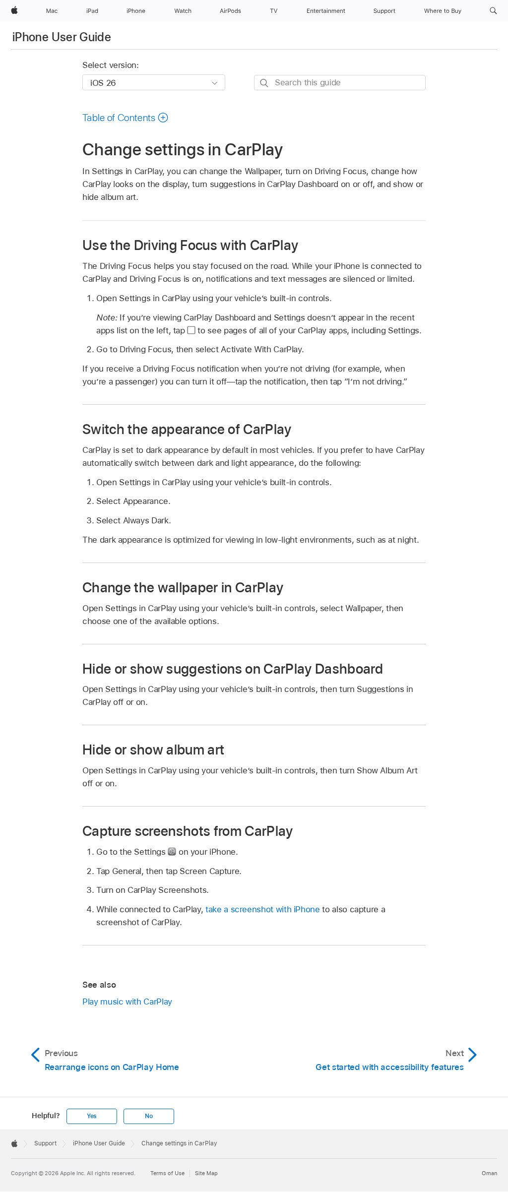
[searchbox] (340, 82)
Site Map (206, 1173)
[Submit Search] (264, 83)
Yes (92, 1116)
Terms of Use (167, 1173)
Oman (489, 1173)
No (149, 1116)
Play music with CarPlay (127, 1001)
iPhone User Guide (61, 37)
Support (45, 1143)
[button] (493, 11)
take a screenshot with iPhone (262, 909)
